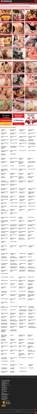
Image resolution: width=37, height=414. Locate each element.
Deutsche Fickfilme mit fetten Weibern (31, 225)
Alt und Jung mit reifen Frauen (23, 143)
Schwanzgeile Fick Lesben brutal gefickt (13, 330)
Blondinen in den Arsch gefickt (13, 213)
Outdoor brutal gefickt (13, 306)
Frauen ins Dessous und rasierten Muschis (13, 264)
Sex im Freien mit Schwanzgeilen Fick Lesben (22, 354)
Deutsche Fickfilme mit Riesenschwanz (14, 232)
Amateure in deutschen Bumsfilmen (14, 162)
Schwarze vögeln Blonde (4, 354)
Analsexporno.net (4, 388)
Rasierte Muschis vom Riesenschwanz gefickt (23, 310)
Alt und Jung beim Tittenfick (4, 133)
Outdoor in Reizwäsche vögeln (23, 307)
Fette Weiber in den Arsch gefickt (31, 254)
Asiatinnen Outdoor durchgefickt (31, 177)
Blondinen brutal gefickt (22, 210)
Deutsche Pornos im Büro (13, 235)
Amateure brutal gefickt (30, 159)
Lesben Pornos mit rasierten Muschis (31, 292)
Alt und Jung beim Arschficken (13, 130)
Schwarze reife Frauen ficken (13, 350)
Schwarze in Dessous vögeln (13, 346)
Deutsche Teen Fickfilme (30, 235)
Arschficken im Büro (22, 165)
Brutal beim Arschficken (21, 217)
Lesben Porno (4, 389)
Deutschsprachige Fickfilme (13, 238)
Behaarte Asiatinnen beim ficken (13, 185)
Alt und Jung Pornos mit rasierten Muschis (31, 143)
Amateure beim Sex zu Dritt (13, 159)
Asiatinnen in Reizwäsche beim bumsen (21, 177)
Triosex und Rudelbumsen (12, 372)
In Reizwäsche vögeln (4, 273)
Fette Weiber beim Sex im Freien (4, 254)
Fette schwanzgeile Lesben (13, 246)
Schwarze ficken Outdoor (21, 343)
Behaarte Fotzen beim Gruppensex (31, 189)
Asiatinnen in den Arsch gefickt (14, 177)
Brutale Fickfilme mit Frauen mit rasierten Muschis (4, 221)
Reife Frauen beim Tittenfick (4, 317)
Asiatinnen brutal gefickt (30, 174)
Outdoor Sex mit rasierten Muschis (31, 307)
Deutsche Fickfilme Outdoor (31, 232)
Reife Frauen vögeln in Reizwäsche (22, 320)
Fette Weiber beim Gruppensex (31, 246)
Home (3, 392)
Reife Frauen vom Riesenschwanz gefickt (14, 320)
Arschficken (12, 165)
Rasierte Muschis (13, 309)
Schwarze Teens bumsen (21, 350)
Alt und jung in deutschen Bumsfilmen (23, 140)
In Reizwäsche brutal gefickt (13, 270)
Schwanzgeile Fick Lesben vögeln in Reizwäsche (4, 336)
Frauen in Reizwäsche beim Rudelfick (4, 264)
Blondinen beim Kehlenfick (12, 210)
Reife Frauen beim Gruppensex (13, 313)
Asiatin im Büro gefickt (31, 169)
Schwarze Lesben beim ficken (22, 346)
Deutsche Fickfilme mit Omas (31, 228)
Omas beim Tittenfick (22, 298)
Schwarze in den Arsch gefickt (4, 346)
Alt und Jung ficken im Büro (32, 133)
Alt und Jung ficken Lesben (13, 137)
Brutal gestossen (30, 217)
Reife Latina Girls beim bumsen (32, 320)
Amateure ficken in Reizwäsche (4, 162)
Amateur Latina (21, 146)
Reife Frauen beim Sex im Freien (31, 313)
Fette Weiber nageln (22, 253)
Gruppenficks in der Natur (22, 264)
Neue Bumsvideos (18, 3)
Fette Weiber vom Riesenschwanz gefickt (14, 257)
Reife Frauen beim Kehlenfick (22, 313)
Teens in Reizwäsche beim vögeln (13, 365)
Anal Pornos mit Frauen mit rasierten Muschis (31, 162)
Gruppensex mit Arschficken (30, 264)
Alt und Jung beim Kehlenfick (31, 130)
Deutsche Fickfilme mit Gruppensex (4, 228)
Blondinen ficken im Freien (4, 213)
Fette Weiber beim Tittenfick (13, 254)
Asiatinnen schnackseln (3, 177)
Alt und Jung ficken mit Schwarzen (4, 140)
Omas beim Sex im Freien (13, 299)
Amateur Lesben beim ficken (31, 147)
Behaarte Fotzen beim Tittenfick (13, 192)
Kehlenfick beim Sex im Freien (22, 277)
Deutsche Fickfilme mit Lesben (22, 228)
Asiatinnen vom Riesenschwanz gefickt (5, 181)
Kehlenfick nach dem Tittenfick (22, 281)
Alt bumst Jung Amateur (3, 130)
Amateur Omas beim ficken (13, 151)
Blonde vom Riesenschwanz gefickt (5, 210)
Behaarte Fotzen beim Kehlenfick (4, 192)
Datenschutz (4, 393)
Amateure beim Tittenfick (21, 159)
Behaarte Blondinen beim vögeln (4, 189)
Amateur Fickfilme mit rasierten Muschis (13, 147)
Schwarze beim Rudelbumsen (3, 340)
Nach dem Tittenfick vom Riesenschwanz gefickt (31, 295)
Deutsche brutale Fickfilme (21, 221)
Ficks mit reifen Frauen (23, 260)
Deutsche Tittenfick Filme (4, 238)
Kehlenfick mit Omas (4, 280)
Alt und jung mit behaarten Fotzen (31, 140)
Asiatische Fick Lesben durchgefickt (22, 181)
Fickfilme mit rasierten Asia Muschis (13, 260)
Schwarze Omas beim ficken (4, 350)
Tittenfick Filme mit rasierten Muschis (4, 368)
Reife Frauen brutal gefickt (13, 317)
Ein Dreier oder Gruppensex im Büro (22, 238)
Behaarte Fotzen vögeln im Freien (22, 196)
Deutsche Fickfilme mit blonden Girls (22, 225)
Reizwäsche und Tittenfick (21, 323)
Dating (23, 3)
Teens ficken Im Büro (4, 364)
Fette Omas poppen (13, 241)
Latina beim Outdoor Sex (4, 284)
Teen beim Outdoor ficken (31, 354)
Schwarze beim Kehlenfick (30, 335)
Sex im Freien (12, 353)
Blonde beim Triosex (22, 202)
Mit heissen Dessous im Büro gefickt (13, 295)
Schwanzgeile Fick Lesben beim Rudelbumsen (4, 331)
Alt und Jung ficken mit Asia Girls (23, 137)
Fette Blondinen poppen (3, 242)
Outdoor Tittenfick (4, 309)
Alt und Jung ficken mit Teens (14, 140)
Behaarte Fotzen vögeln (13, 196)
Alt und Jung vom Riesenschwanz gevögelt (4, 147)
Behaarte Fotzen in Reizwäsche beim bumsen (31, 193)
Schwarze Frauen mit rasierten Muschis (31, 343)
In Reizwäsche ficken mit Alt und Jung (22, 270)
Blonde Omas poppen (13, 206)
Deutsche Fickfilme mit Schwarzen (22, 232)
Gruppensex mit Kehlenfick (3, 267)
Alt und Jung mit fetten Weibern (4, 143)
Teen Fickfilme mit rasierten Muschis (4, 358)
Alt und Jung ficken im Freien (4, 137)
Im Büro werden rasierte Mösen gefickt (23, 267)
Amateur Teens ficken (31, 150)
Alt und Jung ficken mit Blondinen (32, 137)
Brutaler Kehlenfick (13, 220)
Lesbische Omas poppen (3, 295)
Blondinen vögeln (13, 217)
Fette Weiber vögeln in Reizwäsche (22, 257)
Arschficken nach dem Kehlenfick (22, 169)
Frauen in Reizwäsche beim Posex (31, 260)
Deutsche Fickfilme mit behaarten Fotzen (14, 225)
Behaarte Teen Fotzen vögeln (13, 200)
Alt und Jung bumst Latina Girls (13, 133)
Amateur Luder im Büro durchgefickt (4, 151)
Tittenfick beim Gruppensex (30, 365)
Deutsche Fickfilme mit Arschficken (31, 221)
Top (36, 412)
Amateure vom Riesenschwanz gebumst (21, 162)
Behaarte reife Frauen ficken (4, 200)
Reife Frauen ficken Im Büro (22, 317)
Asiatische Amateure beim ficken (13, 181)
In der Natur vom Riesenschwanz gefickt (31, 267)
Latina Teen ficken (13, 291)
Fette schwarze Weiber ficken (23, 246)
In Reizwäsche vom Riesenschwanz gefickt (31, 270)
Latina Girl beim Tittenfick (3, 287)
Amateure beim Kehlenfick (3, 159)
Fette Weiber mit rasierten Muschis (4, 257)
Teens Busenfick (30, 357)
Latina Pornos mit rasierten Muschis (4, 292)
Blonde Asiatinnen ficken (4, 203)
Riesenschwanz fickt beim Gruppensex (4, 327)
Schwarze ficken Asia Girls (4, 343)
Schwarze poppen (30, 339)
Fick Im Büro (30, 256)
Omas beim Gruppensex (5, 298)
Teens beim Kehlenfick (22, 357)
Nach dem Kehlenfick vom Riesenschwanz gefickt (22, 295)
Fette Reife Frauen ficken (4, 246)
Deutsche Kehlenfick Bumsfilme (4, 235)
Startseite (11, 3)
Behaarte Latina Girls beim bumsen (31, 196)
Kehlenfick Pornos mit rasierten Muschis (31, 281)
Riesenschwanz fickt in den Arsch (14, 327)
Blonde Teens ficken (31, 206)
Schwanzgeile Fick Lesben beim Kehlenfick (32, 327)
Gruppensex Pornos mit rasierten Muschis (14, 267)
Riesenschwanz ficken (22, 371)
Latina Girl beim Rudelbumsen (30, 284)
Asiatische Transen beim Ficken (31, 181)
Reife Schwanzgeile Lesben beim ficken (4, 323)
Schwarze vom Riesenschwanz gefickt (31, 350)
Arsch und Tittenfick (4, 165)
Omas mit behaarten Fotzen (4, 302)
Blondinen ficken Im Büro (31, 210)
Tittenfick (21, 364)
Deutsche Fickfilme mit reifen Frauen (4, 232)
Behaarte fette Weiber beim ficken (13, 189)
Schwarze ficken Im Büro (13, 343)
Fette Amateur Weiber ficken (31, 238)
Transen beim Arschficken (12, 368)
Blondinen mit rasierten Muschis (5, 217)
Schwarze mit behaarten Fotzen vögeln (30, 347)
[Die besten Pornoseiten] (6, 404)
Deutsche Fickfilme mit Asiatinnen (4, 225)
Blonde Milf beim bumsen (3, 206)
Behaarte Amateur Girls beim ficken (5, 185)
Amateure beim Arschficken (3, 154)
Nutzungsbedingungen (5, 394)
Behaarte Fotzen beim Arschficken (22, 189)
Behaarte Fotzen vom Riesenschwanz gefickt (5, 196)
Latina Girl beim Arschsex (12, 284)
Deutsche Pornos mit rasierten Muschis (22, 235)
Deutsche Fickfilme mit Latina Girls (14, 228)
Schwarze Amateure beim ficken (22, 335)
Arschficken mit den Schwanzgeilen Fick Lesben (4, 170)
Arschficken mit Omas (13, 169)
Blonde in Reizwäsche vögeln (31, 203)
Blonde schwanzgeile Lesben (22, 206)
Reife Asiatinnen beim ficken (4, 313)
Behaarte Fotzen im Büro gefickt (22, 192)
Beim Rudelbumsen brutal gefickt (22, 200)
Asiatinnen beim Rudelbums (12, 174)
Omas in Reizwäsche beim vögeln (31, 299)
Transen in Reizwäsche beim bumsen (4, 372)
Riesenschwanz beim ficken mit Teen (31, 323)
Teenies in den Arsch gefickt (13, 358)
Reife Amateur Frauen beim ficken (31, 310)
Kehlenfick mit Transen (14, 280)
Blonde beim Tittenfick (14, 202)
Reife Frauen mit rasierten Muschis (4, 320)
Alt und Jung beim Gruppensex (22, 130)
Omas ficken (12, 302)
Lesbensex (12, 335)
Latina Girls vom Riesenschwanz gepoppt (30, 288)
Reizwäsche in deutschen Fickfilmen (13, 323)
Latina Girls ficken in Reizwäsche (22, 287)
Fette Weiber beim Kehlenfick (4, 249)
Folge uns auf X (4, 399)
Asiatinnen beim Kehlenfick (3, 174)
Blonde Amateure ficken (31, 200)
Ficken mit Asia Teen (4, 260)
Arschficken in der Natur (31, 166)
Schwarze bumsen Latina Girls (21, 340)
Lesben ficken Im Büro (22, 291)
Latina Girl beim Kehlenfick (21, 284)
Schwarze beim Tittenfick (12, 340)
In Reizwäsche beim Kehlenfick (4, 270)
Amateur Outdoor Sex (22, 150)
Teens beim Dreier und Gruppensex (22, 327)
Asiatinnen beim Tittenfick (21, 174)
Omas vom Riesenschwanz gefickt (5, 307)
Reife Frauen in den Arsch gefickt (31, 317)
